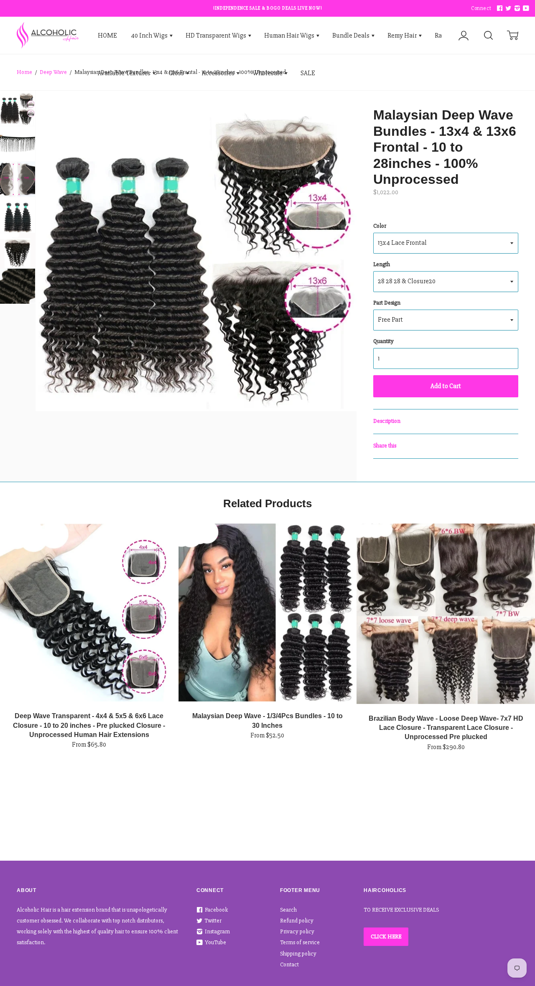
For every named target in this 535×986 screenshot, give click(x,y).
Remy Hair (402, 35)
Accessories (219, 73)
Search (288, 909)
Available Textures (125, 73)
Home (24, 72)
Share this (384, 445)
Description (386, 420)
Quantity (383, 341)
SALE (308, 73)
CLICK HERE (386, 936)
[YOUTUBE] (525, 8)
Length (381, 264)
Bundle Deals (351, 35)
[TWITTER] (507, 8)
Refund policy (296, 920)
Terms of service (300, 942)
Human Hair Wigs (290, 35)
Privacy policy (297, 931)
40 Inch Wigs (150, 35)
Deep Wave (53, 72)
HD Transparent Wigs (216, 35)
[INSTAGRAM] (516, 8)
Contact (289, 964)
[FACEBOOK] (498, 8)
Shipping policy (298, 953)
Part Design (386, 302)
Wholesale (268, 73)
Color (379, 225)
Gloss (176, 73)
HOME (107, 35)
